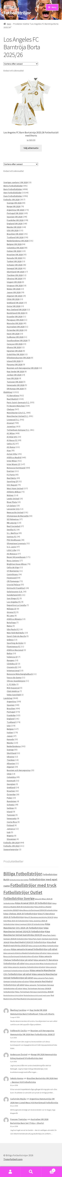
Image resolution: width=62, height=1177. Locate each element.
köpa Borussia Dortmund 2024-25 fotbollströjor (38, 910)
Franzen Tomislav (18, 1119)
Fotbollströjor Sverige (18, 898)
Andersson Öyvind (18, 1054)
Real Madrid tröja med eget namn (29, 999)
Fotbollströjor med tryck (33, 885)
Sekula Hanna (16, 1078)
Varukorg (47, 1169)
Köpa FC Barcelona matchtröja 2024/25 (38, 917)
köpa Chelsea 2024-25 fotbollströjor (20, 913)
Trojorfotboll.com (12, 1159)
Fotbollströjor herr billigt (19, 880)
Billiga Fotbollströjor (17, 10)
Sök (31, 1172)
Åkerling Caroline (18, 1010)
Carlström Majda (18, 1098)
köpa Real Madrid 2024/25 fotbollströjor (28, 942)
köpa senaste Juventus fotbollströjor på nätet (26, 967)
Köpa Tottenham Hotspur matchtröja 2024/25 (34, 992)
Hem (9, 23)
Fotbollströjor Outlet (22, 892)
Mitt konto (10, 1172)
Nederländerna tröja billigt (13, 995)
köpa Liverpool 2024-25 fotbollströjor (30, 924)
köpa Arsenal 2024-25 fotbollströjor (33, 903)
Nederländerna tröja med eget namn (37, 995)
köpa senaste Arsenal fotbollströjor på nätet (34, 949)
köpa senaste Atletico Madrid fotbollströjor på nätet (25, 953)
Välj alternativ (31, 147)
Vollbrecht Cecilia (18, 1030)
